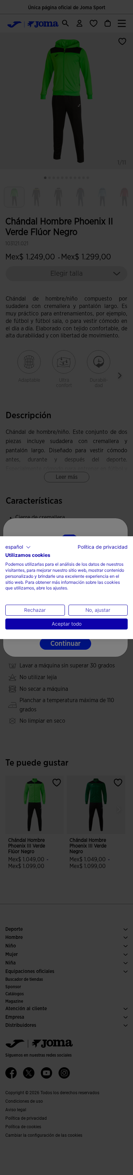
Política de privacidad (103, 546)
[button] (18, 547)
